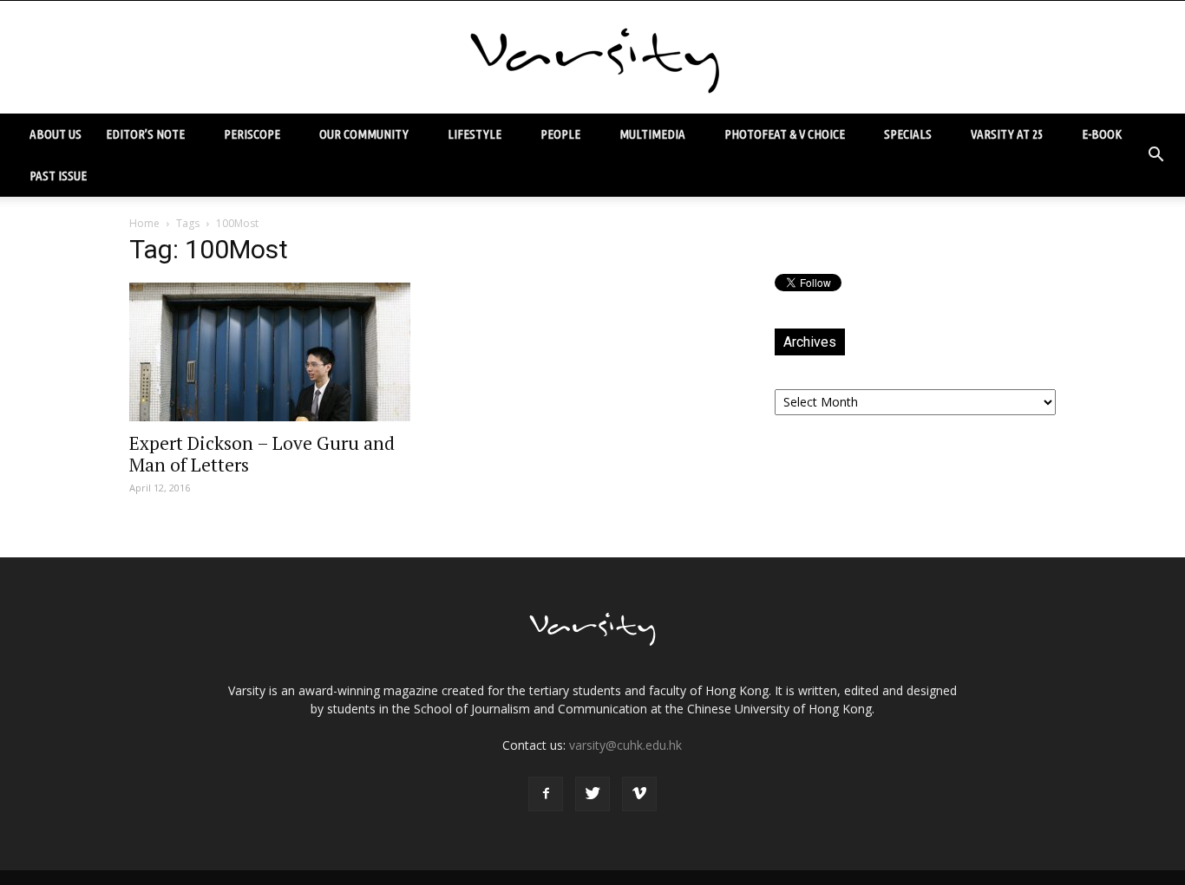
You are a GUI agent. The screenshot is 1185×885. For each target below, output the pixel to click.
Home (144, 223)
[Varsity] (592, 58)
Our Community (364, 134)
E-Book (1102, 134)
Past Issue (58, 175)
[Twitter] (592, 794)
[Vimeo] (639, 794)
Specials (908, 134)
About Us (55, 134)
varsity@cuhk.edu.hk (625, 745)
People (560, 134)
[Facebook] (545, 794)
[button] (1155, 155)
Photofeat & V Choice (784, 134)
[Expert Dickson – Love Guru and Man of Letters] (269, 352)
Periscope (252, 134)
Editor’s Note (145, 134)
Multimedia (652, 134)
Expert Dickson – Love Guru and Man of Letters (262, 454)
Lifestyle (474, 134)
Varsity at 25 (1007, 134)
